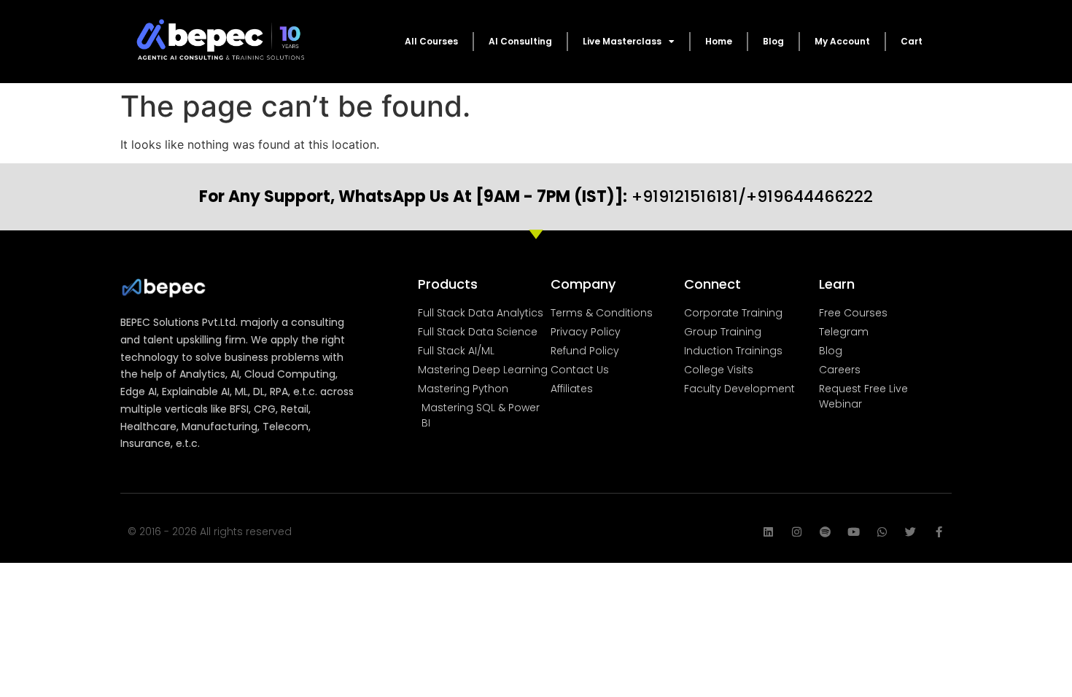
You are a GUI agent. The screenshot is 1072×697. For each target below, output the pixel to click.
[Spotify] (825, 531)
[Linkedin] (768, 531)
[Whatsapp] (882, 531)
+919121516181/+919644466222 (536, 196)
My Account (842, 41)
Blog (773, 41)
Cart (912, 41)
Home (718, 41)
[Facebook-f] (938, 531)
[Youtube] (853, 531)
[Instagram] (796, 531)
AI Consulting (520, 41)
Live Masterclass (622, 41)
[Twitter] (910, 531)
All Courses (431, 41)
